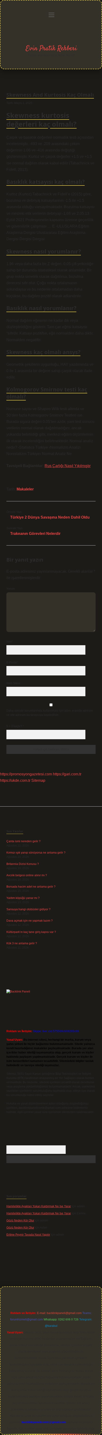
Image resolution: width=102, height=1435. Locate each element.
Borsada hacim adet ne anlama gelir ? (31, 886)
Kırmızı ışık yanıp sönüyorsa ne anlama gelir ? (35, 852)
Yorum (10, 588)
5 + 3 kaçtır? (15, 726)
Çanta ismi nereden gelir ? (23, 841)
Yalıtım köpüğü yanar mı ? (23, 898)
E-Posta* (12, 662)
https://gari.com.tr (67, 774)
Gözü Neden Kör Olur (20, 1220)
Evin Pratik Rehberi (51, 48)
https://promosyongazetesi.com (26, 774)
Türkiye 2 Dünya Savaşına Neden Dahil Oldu (50, 517)
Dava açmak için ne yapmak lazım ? (29, 920)
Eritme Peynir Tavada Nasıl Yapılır (28, 1234)
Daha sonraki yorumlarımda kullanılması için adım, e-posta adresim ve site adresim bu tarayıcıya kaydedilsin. (49, 713)
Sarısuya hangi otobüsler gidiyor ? (28, 909)
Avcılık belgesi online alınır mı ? (26, 875)
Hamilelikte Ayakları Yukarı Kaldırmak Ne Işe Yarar (38, 1206)
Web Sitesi (13, 683)
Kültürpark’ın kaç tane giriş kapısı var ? (31, 932)
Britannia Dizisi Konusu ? (22, 864)
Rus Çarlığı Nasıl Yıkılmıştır (68, 466)
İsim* (9, 641)
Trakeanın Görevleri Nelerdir (35, 534)
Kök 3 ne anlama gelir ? (21, 943)
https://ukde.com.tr (15, 780)
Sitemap (38, 780)
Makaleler (25, 489)
